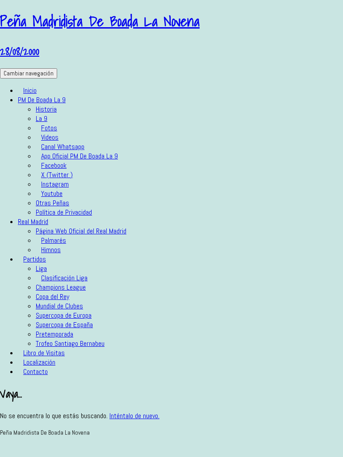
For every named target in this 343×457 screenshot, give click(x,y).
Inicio (30, 90)
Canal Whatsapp (62, 146)
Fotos (49, 128)
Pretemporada (54, 334)
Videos (50, 137)
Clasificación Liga (64, 278)
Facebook (54, 165)
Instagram (55, 184)
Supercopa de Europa (64, 315)
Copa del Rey (52, 296)
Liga (41, 268)
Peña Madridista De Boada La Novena (100, 21)
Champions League (61, 287)
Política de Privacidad (64, 212)
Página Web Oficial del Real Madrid (81, 231)
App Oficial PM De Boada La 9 (79, 156)
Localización (39, 362)
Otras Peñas (52, 203)
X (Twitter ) (57, 174)
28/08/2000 (19, 50)
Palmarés (53, 240)
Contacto (35, 371)
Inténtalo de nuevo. (134, 415)
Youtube (52, 193)
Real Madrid (33, 221)
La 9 (41, 118)
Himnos (51, 249)
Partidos (34, 259)
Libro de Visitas (44, 352)
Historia (46, 109)
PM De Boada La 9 (42, 99)
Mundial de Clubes (59, 306)
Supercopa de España (64, 324)
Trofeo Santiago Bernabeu (70, 343)
